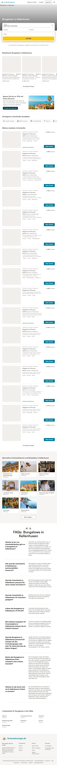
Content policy (24, 762)
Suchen (28, 38)
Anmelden (41, 2)
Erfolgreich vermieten (32, 2)
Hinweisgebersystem (38, 762)
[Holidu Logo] (8, 2)
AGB (52, 760)
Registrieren (48, 2)
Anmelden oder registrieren (10, 108)
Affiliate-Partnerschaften (35, 753)
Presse (33, 750)
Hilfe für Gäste (35, 745)
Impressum (47, 760)
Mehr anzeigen (28, 517)
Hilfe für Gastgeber (36, 748)
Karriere (20, 745)
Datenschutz (16, 762)
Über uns (21, 748)
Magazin (21, 750)
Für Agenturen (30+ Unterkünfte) (49, 748)
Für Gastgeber (48, 745)
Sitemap (30, 762)
